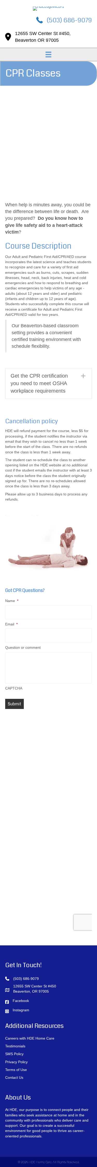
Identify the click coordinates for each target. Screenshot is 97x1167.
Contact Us (14, 1077)
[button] (48, 383)
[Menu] (48, 54)
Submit (14, 704)
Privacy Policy (16, 1062)
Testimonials (15, 1046)
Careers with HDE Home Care (29, 1038)
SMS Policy (14, 1054)
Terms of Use (16, 1070)
